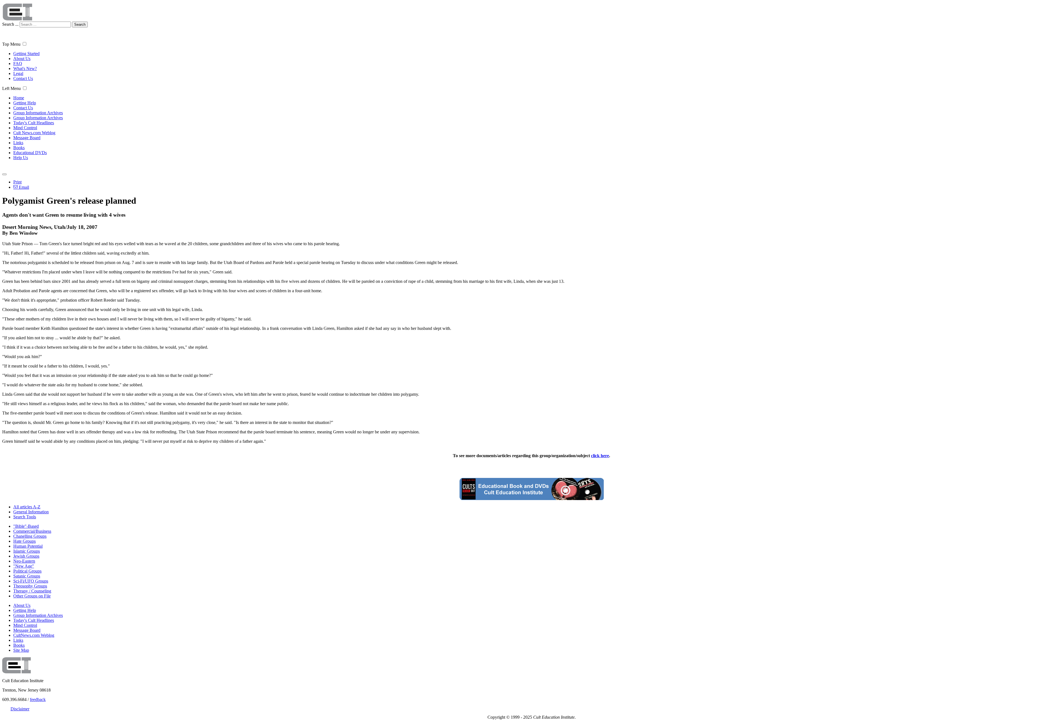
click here (600, 455)
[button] (24, 44)
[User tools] (4, 174)
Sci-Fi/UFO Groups (30, 581)
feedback (38, 699)
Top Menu (11, 44)
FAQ (17, 63)
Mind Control (25, 127)
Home (18, 97)
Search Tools (24, 516)
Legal (18, 73)
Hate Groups (24, 541)
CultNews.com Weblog (33, 635)
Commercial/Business (32, 531)
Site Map (21, 650)
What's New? (25, 68)
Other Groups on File (32, 596)
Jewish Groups (26, 556)
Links (18, 142)
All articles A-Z (26, 506)
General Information (31, 511)
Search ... (10, 24)
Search (80, 24)
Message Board (26, 137)
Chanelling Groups (30, 536)
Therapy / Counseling (32, 591)
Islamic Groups (26, 551)
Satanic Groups (26, 576)
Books (19, 147)
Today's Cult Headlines (33, 122)
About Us (21, 58)
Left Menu (11, 88)
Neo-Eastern (24, 561)
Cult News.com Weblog (34, 132)
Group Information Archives (38, 112)
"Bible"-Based (26, 526)
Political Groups (27, 571)
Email (23, 187)
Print (17, 182)
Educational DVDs (30, 152)
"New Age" (23, 566)
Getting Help (24, 102)
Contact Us (23, 78)
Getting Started (26, 53)
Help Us (20, 157)
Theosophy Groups (30, 586)
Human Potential (28, 546)
